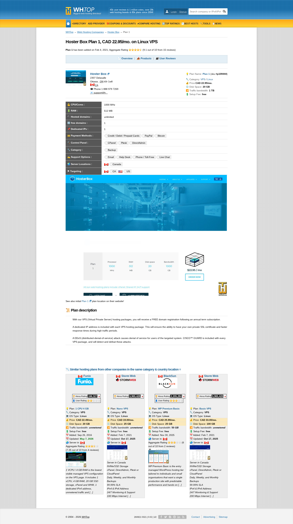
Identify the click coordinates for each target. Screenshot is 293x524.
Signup (183, 11)
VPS (203, 79)
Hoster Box (113, 32)
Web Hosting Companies (90, 32)
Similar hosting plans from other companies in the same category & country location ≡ (125, 369)
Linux (210, 79)
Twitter (165, 517)
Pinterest (174, 517)
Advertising (209, 517)
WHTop (69, 32)
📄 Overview (125, 58)
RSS (183, 517)
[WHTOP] (68, 23)
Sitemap (223, 517)
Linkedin (179, 517)
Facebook (161, 517)
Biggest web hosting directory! (87, 13)
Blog (170, 517)
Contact (195, 517)
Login (174, 11)
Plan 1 (85, 301)
